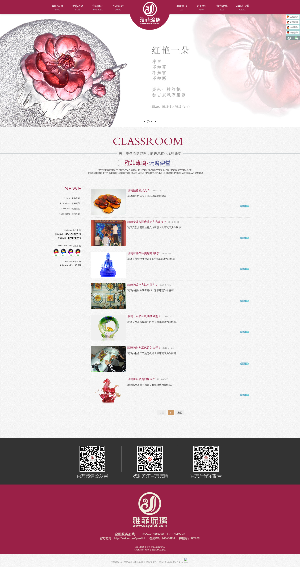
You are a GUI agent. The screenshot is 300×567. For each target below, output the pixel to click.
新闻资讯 (70, 203)
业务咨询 (294, 27)
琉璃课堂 (70, 208)
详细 (243, 206)
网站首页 (69, 214)
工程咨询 (294, 17)
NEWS (72, 188)
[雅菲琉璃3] (150, 73)
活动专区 (72, 198)
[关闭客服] (299, 13)
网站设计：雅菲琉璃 (133, 562)
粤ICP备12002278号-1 (169, 562)
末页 (179, 412)
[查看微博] (289, 38)
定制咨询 (294, 22)
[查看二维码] (296, 38)
